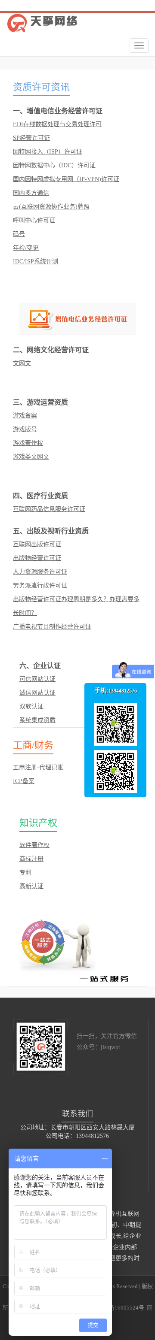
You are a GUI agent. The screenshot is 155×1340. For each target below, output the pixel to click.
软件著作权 (34, 845)
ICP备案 (23, 781)
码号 (19, 234)
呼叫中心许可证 (34, 220)
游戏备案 (25, 415)
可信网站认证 (37, 679)
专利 (25, 872)
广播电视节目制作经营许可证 (52, 626)
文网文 (22, 363)
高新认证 (31, 886)
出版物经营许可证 (37, 558)
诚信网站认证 (37, 693)
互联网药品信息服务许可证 (49, 509)
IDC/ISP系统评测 (35, 261)
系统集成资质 (37, 720)
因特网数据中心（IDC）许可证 (54, 165)
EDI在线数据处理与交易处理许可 (57, 124)
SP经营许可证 (31, 138)
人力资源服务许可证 (40, 572)
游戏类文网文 (31, 457)
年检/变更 (26, 248)
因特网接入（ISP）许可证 (47, 151)
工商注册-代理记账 (38, 767)
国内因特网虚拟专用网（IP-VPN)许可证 (66, 179)
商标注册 (31, 859)
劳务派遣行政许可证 (40, 585)
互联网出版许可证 (37, 544)
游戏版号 (25, 429)
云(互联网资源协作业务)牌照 (51, 206)
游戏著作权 (28, 443)
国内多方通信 (31, 193)
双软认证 (31, 706)
